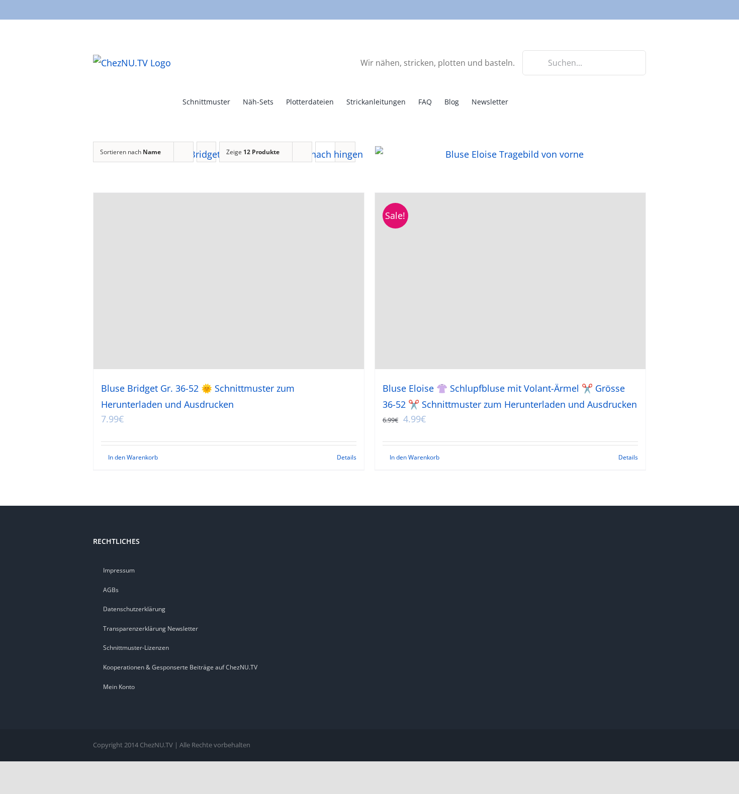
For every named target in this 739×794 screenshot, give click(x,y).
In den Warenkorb (133, 457)
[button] (541, 101)
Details (346, 457)
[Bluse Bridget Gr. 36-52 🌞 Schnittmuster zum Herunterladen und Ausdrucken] (229, 281)
